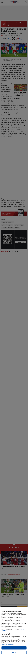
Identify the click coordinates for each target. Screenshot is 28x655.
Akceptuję (14, 648)
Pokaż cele (14, 652)
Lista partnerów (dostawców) (8, 644)
